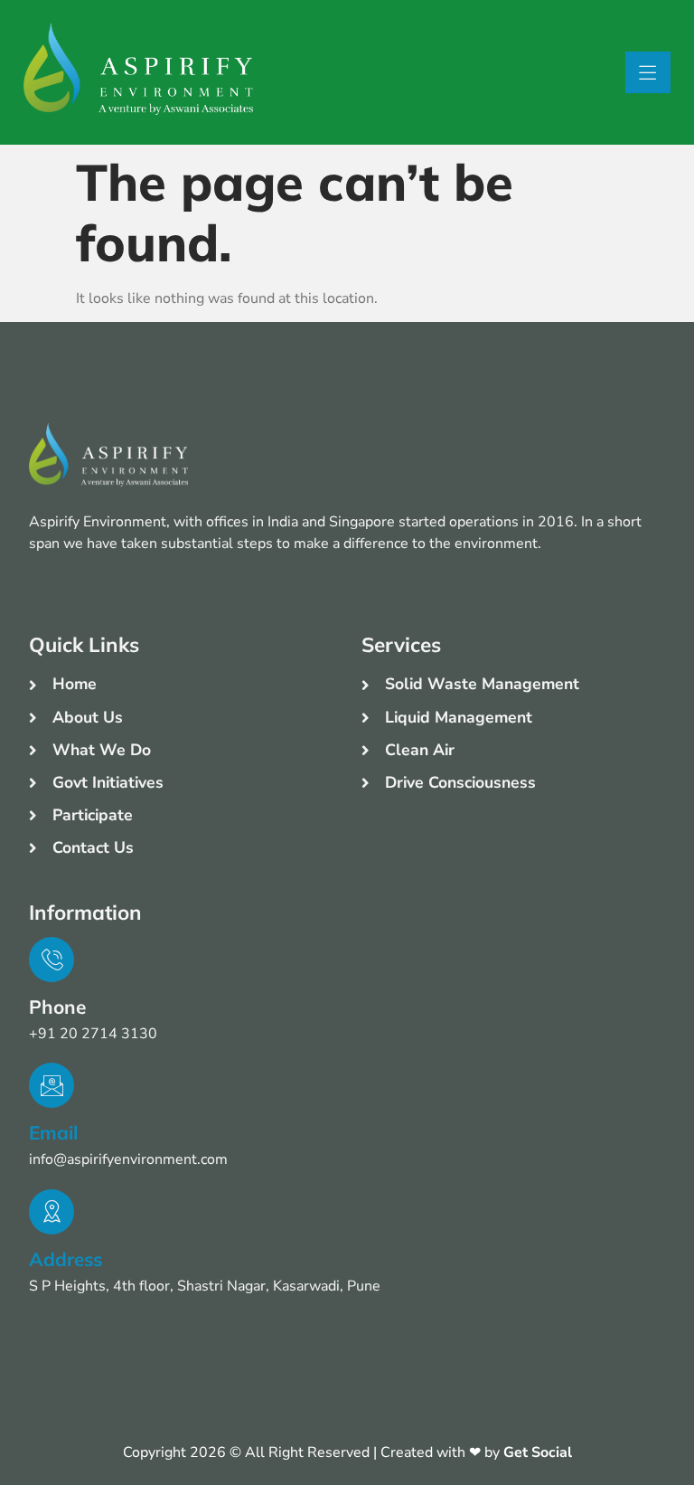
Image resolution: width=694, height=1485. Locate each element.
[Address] (51, 1211)
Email (53, 1132)
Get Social (537, 1452)
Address (65, 1259)
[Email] (51, 1085)
